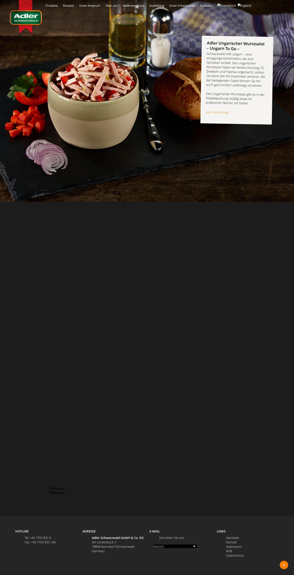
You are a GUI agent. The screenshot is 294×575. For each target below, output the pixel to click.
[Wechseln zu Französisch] (227, 6)
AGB (229, 551)
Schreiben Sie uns (171, 538)
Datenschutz (235, 555)
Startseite (232, 538)
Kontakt (231, 542)
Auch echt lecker (217, 112)
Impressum (234, 547)
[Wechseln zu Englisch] (244, 6)
